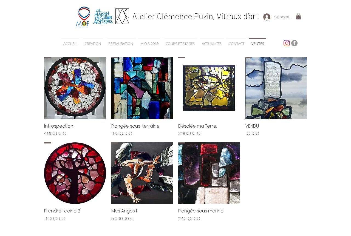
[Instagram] (287, 43)
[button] (298, 16)
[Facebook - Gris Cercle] (294, 43)
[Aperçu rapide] (75, 88)
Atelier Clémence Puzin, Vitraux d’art (195, 16)
